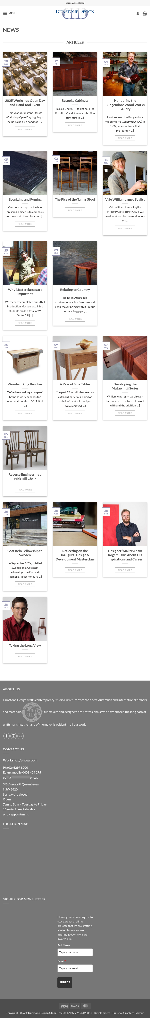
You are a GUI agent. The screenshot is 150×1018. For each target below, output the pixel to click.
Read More (25, 129)
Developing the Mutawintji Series (125, 386)
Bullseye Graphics (123, 1012)
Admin (140, 1012)
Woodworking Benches (25, 384)
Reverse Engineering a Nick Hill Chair (25, 477)
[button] (10, 13)
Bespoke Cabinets (75, 101)
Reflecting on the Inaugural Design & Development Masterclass (75, 555)
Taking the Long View (25, 645)
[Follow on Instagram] (13, 736)
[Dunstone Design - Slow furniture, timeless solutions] (75, 13)
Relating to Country (75, 290)
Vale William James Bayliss (125, 199)
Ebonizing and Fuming (25, 199)
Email (61, 961)
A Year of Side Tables (75, 384)
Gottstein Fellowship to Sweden (25, 553)
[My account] (138, 13)
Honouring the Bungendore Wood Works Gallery (125, 105)
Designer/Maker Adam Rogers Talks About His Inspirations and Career (125, 555)
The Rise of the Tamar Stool (75, 199)
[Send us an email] (20, 736)
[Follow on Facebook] (6, 736)
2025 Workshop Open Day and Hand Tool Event (25, 103)
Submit (64, 982)
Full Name (63, 945)
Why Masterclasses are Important (25, 292)
